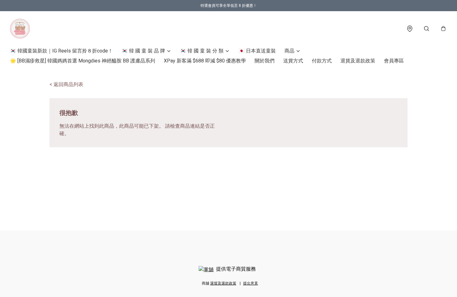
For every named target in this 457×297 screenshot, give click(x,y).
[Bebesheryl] (20, 29)
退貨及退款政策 (357, 61)
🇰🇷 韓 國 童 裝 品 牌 (143, 51)
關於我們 (265, 61)
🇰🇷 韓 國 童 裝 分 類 (202, 51)
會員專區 (394, 61)
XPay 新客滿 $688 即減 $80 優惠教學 (205, 61)
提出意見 (250, 283)
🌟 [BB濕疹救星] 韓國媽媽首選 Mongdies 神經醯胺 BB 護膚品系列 (82, 61)
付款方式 (322, 61)
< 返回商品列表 (66, 84)
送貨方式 (293, 61)
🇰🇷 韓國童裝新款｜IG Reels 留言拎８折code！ (61, 51)
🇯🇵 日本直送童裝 (257, 51)
